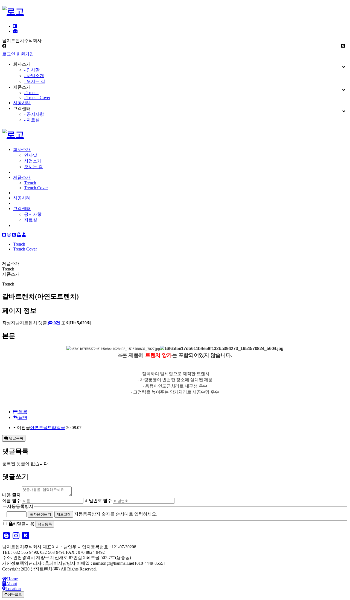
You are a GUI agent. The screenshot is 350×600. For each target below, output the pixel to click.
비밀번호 (98, 500)
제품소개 (22, 177)
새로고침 (64, 514)
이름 (11, 500)
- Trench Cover (37, 97)
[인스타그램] (9, 234)
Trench (30, 182)
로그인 (8, 54)
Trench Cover (36, 187)
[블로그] (4, 234)
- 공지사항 (34, 114)
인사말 (30, 155)
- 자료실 (32, 120)
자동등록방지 (20, 506)
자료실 (30, 220)
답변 (22, 417)
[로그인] (19, 234)
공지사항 (33, 214)
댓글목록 (15, 438)
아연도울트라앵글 (47, 427)
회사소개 (22, 149)
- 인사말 (32, 70)
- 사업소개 (34, 75)
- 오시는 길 (34, 81)
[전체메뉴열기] (15, 26)
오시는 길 (33, 166)
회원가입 (25, 54)
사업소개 (33, 161)
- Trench (31, 92)
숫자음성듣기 (40, 514)
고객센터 (22, 208)
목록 (22, 411)
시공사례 (22, 102)
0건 (56, 323)
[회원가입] (24, 234)
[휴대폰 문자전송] (15, 31)
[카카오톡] (14, 234)
